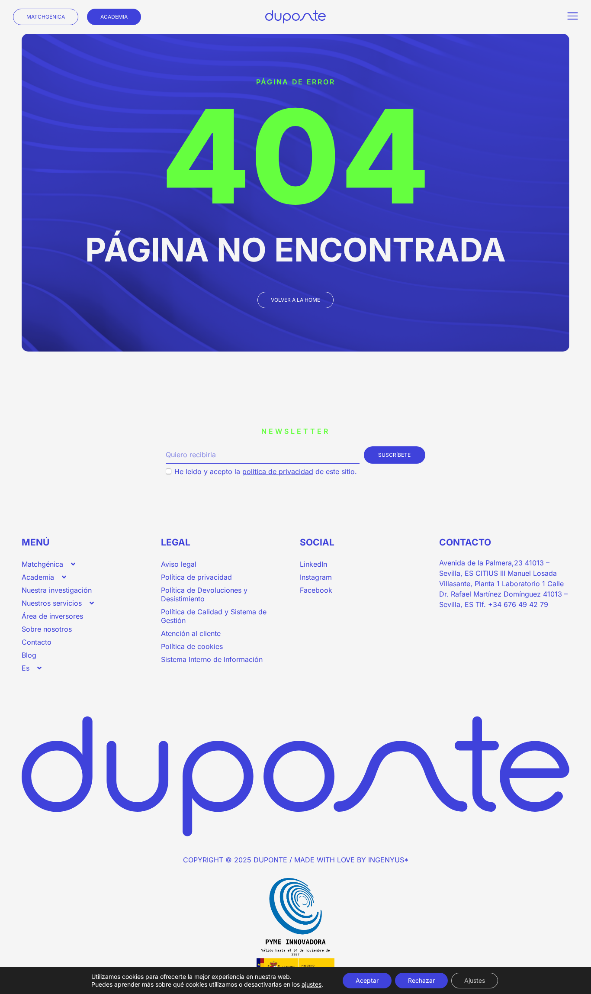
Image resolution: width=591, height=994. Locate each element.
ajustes (311, 984)
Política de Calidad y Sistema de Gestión (214, 616)
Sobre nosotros (47, 629)
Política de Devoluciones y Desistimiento (204, 594)
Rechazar (421, 980)
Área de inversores (52, 616)
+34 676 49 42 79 (518, 604)
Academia (38, 577)
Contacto (36, 642)
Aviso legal (178, 564)
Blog (29, 655)
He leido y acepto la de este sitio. (265, 471)
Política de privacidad (196, 577)
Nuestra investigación (57, 590)
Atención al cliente (191, 633)
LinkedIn (313, 564)
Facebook (316, 590)
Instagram (316, 577)
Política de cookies (192, 646)
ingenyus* (388, 859)
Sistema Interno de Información (212, 659)
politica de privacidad (277, 471)
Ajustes (474, 980)
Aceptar (367, 980)
